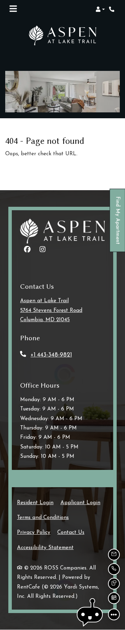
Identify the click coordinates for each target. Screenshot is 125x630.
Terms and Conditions (43, 517)
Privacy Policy (33, 532)
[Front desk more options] (114, 614)
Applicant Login (80, 503)
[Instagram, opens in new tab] (42, 250)
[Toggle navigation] (13, 9)
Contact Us (70, 532)
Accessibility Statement (45, 547)
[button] (100, 9)
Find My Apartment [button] (117, 224)
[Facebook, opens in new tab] (27, 250)
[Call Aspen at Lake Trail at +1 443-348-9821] (112, 9)
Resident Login (35, 503)
